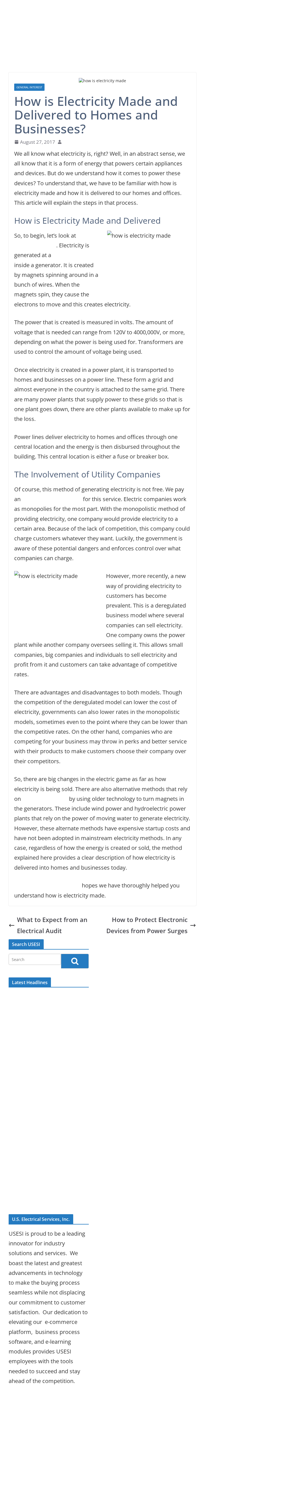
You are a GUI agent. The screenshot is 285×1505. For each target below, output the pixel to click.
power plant (68, 255)
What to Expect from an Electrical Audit (52, 925)
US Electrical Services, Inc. (47, 885)
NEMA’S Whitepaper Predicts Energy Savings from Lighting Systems (46, 1180)
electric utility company (52, 499)
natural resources (45, 798)
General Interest (29, 87)
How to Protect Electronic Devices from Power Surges (147, 925)
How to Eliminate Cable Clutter (48, 1199)
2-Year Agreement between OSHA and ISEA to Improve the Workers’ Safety (48, 1152)
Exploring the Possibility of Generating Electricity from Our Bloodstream (43, 1065)
